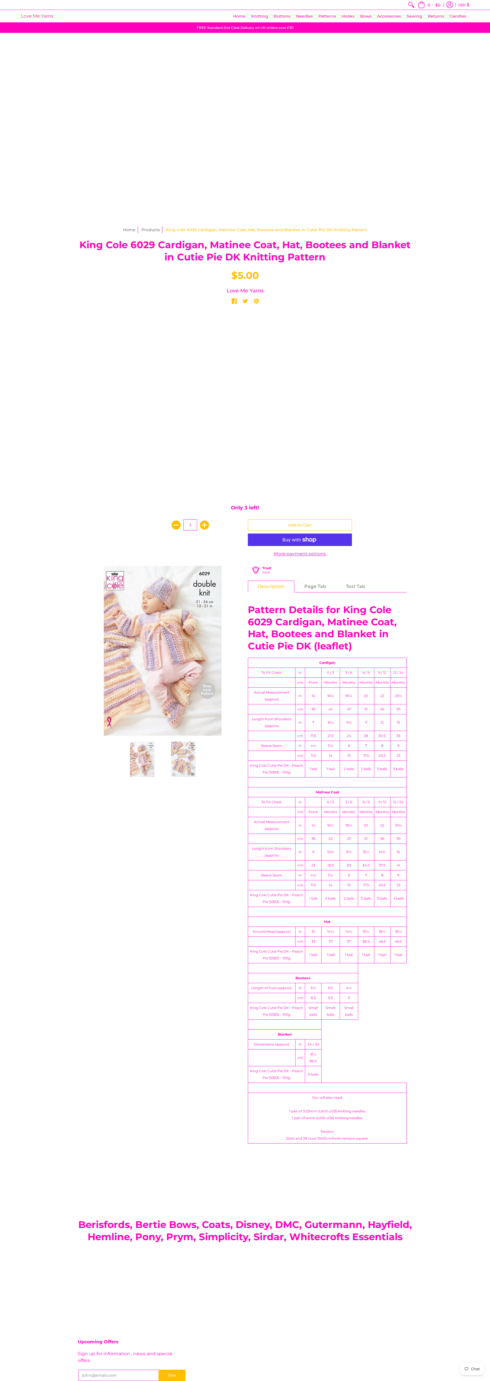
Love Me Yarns (37, 16)
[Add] (204, 525)
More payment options (300, 553)
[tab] (271, 586)
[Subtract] (176, 525)
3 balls (382, 769)
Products (150, 229)
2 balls (349, 769)
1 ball (313, 769)
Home (129, 229)
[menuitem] (411, 5)
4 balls (398, 898)
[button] (429, 5)
